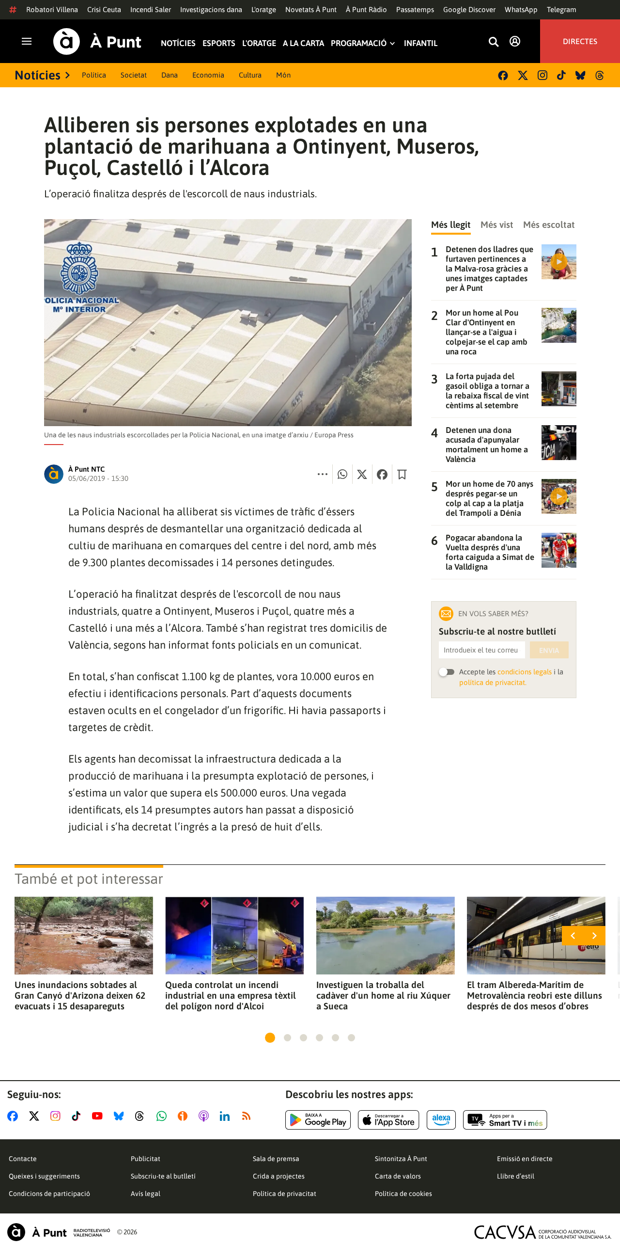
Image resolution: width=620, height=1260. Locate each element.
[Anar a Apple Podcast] (206, 1116)
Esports (218, 43)
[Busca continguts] (493, 42)
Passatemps (415, 9)
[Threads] (600, 75)
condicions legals (524, 672)
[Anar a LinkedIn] (226, 1116)
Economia (208, 75)
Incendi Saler (150, 9)
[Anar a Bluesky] (121, 1116)
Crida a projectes (279, 1176)
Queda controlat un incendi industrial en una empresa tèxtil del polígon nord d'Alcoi (230, 995)
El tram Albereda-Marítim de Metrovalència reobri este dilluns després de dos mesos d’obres (534, 995)
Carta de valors (398, 1176)
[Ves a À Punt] (97, 41)
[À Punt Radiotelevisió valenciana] (58, 1232)
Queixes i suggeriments (44, 1176)
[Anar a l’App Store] (388, 1120)
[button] (270, 1038)
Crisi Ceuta (104, 9)
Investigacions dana (211, 9)
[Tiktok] (561, 75)
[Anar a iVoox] (184, 1116)
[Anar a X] (36, 1116)
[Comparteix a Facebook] (382, 474)
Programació (359, 43)
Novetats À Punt (311, 9)
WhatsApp (521, 9)
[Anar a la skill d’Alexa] (441, 1120)
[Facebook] (503, 75)
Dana (169, 75)
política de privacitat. (493, 682)
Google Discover (469, 9)
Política (94, 75)
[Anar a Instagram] (57, 1116)
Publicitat (145, 1159)
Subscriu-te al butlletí (163, 1176)
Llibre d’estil (515, 1176)
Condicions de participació (49, 1193)
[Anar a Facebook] (14, 1116)
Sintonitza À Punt (401, 1159)
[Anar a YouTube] (99, 1116)
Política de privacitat (284, 1193)
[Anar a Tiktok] (78, 1116)
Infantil (420, 43)
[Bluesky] (580, 75)
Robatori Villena (52, 9)
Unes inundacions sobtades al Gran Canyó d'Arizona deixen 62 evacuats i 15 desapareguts (80, 995)
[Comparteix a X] (362, 474)
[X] (523, 75)
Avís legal (145, 1193)
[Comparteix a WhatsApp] (342, 474)
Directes (580, 41)
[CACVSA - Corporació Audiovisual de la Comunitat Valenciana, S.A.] (543, 1232)
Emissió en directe (525, 1159)
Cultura (250, 75)
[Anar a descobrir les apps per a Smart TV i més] (505, 1120)
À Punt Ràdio (366, 9)
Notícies (178, 43)
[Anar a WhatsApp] (163, 1116)
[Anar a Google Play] (318, 1120)
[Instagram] (542, 75)
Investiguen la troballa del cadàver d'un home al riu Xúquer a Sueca (383, 995)
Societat (134, 75)
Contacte (23, 1159)
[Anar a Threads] (142, 1116)
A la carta (303, 43)
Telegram (561, 9)
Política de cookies (403, 1193)
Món (283, 75)
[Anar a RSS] (248, 1116)
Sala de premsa (276, 1159)
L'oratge (263, 9)
